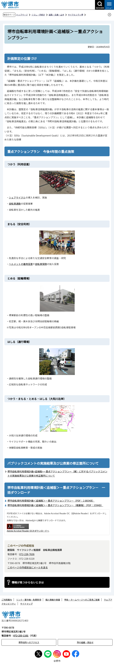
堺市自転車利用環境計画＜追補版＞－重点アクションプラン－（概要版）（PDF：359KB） (55, 505)
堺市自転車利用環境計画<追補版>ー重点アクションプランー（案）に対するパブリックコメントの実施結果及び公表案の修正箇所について (57, 473)
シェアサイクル (17, 197)
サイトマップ (26, 603)
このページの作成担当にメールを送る (27, 567)
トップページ (22, 14)
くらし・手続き (38, 14)
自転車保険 (41, 264)
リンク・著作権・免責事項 (28, 599)
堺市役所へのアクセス (29, 642)
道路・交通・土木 (56, 14)
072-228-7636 (26, 554)
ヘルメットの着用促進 (21, 264)
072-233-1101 (20, 635)
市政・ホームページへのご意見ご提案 (82, 599)
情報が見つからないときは (28, 582)
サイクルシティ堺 (75, 14)
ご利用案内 (6, 599)
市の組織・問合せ (85, 642)
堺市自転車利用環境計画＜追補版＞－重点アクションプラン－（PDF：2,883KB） (51, 500)
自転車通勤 (15, 203)
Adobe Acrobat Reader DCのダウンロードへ (28, 530)
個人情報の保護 (52, 599)
